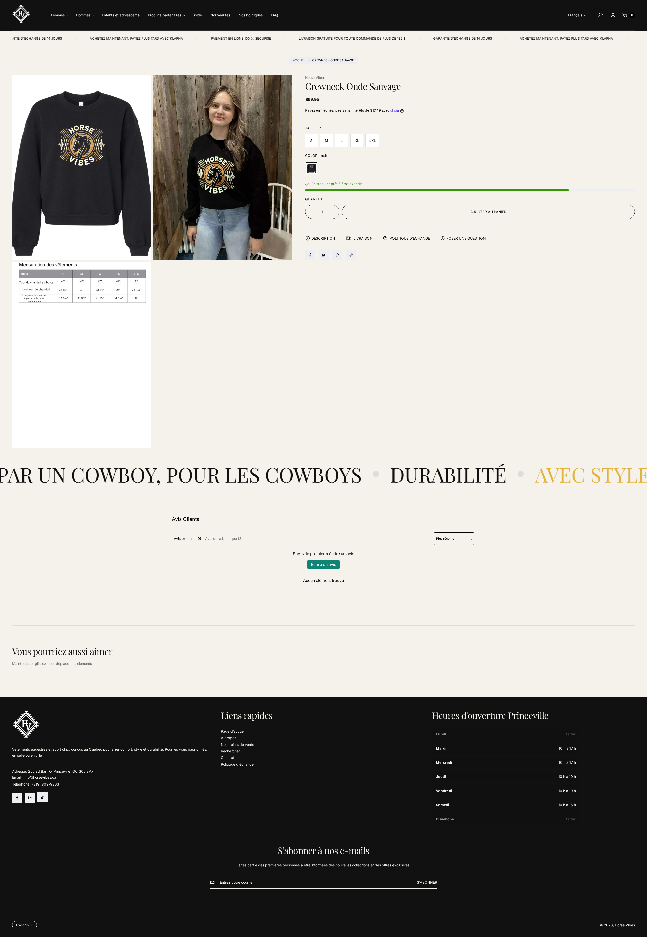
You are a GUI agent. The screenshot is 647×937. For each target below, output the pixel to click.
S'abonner (427, 882)
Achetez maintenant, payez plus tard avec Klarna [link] (77, 38)
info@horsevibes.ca (39, 777)
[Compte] (612, 15)
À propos (228, 738)
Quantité (314, 199)
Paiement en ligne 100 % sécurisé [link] (182, 38)
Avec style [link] (498, 474)
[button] (61, 15)
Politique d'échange (237, 764)
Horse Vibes (625, 925)
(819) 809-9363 (45, 784)
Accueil (299, 60)
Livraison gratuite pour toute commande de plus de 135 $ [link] (293, 38)
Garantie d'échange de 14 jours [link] (403, 38)
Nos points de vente (237, 744)
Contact (227, 757)
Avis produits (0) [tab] (187, 538)
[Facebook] (17, 798)
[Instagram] (30, 798)
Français (575, 15)
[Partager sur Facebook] (310, 255)
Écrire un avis (323, 564)
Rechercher (230, 751)
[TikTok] (42, 797)
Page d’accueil (233, 731)
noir (311, 168)
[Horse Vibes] (21, 14)
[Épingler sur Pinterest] (337, 255)
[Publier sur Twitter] (324, 255)
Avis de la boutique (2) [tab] (224, 538)
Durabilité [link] (354, 474)
